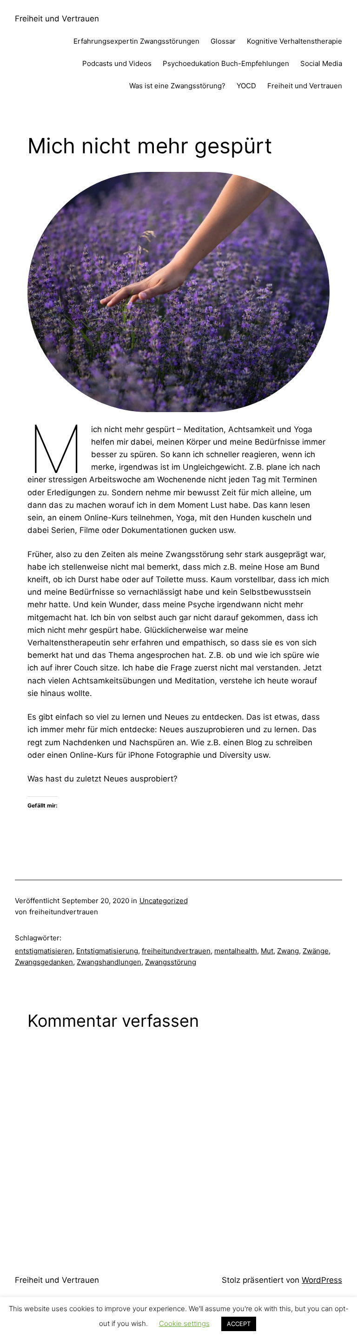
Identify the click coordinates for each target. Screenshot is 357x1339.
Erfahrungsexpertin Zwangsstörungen (136, 41)
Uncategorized (163, 900)
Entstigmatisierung (107, 950)
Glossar (223, 41)
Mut (267, 950)
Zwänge (316, 950)
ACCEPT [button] (239, 1323)
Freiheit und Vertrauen (57, 18)
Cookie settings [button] (184, 1323)
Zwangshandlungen (109, 962)
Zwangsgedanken (44, 962)
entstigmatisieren (44, 950)
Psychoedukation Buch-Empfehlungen (226, 63)
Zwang (288, 950)
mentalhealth (235, 950)
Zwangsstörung (170, 962)
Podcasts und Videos (117, 63)
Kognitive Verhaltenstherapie (294, 41)
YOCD (246, 85)
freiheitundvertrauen (176, 950)
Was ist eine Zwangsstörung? (177, 85)
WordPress (322, 1280)
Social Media (321, 63)
